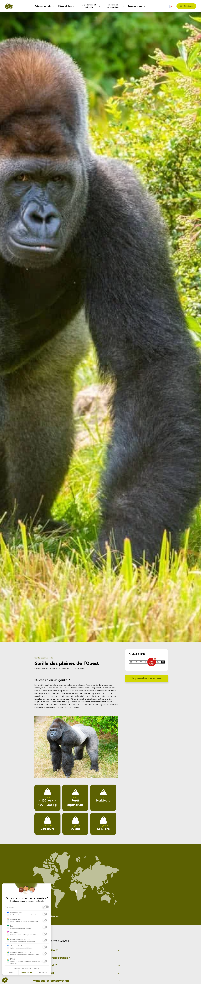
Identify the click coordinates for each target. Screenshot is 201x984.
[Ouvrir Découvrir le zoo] (76, 6)
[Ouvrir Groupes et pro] (144, 6)
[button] (37, 747)
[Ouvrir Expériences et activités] (99, 6)
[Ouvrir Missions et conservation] (123, 6)
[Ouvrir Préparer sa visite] (54, 6)
